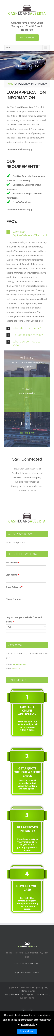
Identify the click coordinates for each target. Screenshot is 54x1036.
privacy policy (29, 1024)
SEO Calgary (27, 994)
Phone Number (14, 599)
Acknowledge (27, 1031)
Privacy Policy (42, 987)
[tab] (27, 234)
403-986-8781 (27, 432)
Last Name (12, 574)
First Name (12, 562)
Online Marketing (43, 994)
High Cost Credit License (27, 972)
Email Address (14, 586)
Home (9, 83)
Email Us (16, 668)
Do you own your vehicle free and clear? (24, 619)
